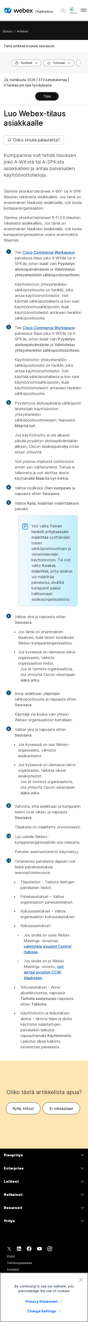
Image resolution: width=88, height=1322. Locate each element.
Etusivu (8, 31)
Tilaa (47, 96)
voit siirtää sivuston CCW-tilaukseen (44, 972)
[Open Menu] (83, 10)
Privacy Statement (42, 1301)
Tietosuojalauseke (19, 1263)
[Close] (81, 1279)
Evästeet (13, 1269)
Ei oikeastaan (61, 1108)
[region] (44, 1297)
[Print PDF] (31, 97)
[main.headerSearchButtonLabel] (63, 9)
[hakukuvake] (63, 11)
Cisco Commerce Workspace (49, 252)
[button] (73, 10)
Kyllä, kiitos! (23, 1108)
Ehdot (11, 1256)
